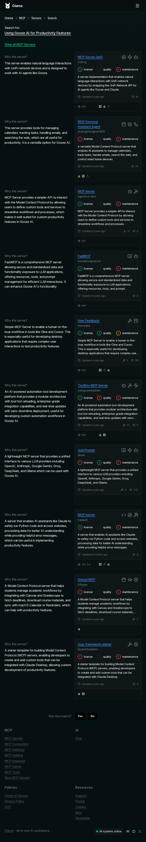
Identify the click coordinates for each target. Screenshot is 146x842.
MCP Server (86, 191)
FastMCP (84, 256)
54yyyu (82, 584)
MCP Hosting (14, 755)
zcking (82, 62)
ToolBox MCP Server (93, 385)
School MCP (86, 579)
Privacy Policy (14, 801)
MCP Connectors (16, 744)
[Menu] (137, 6)
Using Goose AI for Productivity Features (38, 33)
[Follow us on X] (139, 831)
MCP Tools (12, 772)
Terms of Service (16, 796)
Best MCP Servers (17, 778)
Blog (78, 812)
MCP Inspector (15, 761)
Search (52, 18)
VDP (8, 807)
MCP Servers (14, 738)
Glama (9, 18)
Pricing (80, 801)
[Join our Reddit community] (133, 831)
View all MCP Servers (20, 44)
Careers (80, 807)
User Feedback (88, 320)
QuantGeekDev (88, 649)
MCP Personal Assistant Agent (89, 124)
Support (80, 796)
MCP (22, 18)
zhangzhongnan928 (91, 131)
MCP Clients (13, 766)
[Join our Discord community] (127, 831)
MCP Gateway (15, 749)
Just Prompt (86, 450)
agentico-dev (87, 196)
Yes (80, 716)
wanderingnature (89, 261)
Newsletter (82, 818)
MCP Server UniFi (90, 57)
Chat (78, 738)
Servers (36, 18)
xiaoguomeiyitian (89, 390)
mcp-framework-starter (95, 644)
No (92, 716)
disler (81, 455)
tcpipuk (83, 519)
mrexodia (84, 325)
